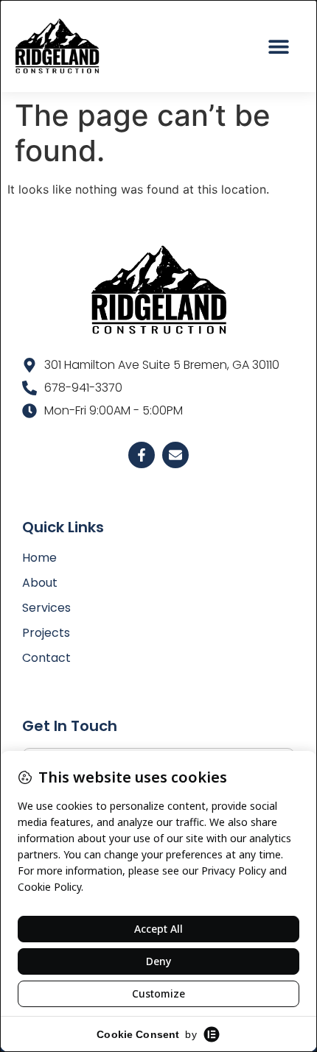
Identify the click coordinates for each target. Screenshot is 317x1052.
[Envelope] (175, 455)
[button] (278, 46)
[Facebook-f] (141, 455)
